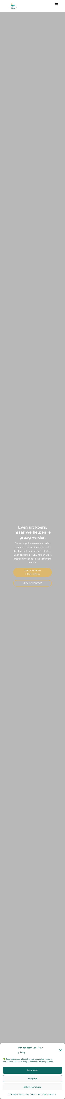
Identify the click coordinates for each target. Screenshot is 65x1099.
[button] (60, 1050)
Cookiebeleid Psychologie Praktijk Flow (24, 1094)
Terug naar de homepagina (32, 572)
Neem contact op (32, 583)
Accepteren (32, 1070)
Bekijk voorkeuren (32, 1086)
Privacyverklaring (49, 1094)
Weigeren (32, 1078)
